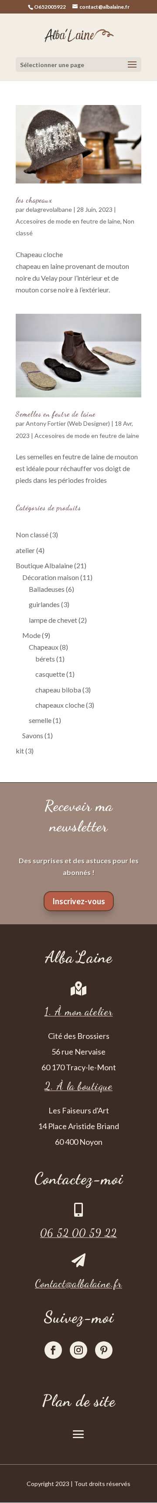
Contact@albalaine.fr (78, 1283)
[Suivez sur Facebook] (53, 1350)
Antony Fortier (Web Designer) (68, 423)
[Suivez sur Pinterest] (104, 1350)
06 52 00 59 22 (78, 1233)
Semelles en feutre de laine (56, 414)
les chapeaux (34, 200)
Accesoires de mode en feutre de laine (68, 221)
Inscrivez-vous (78, 901)
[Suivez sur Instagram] (78, 1350)
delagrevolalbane (49, 209)
